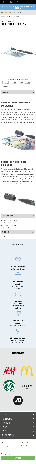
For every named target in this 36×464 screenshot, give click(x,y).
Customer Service (7, 419)
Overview (5, 92)
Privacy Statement (9, 445)
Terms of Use (26, 442)
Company (4, 427)
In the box (5, 232)
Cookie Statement (26, 445)
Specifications (7, 216)
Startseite (5, 415)
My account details (8, 435)
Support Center (6, 423)
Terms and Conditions (9, 442)
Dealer (4, 431)
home (3, 2)
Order (18, 457)
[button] (32, 2)
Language (25, 2)
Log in (10, 2)
